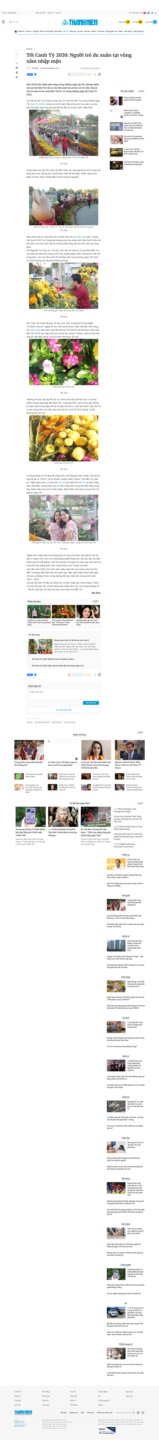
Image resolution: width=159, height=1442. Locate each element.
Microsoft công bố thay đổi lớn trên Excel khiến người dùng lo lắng (125, 1286)
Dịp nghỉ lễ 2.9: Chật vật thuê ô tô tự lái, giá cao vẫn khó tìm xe (135, 1105)
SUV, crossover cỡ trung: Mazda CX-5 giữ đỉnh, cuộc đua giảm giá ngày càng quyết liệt (135, 1312)
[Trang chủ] (16, 31)
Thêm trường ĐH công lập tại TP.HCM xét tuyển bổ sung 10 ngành (123, 1159)
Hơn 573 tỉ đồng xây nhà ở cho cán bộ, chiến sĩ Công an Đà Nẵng (125, 884)
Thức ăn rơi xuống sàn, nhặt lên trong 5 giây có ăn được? (135, 1231)
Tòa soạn (90, 1413)
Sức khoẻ (46, 1396)
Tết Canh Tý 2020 (35, 104)
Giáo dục (72, 31)
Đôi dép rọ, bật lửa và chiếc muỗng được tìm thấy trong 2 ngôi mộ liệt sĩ (124, 876)
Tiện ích (50, 13)
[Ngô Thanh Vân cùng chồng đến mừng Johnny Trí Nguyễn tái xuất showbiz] (116, 1065)
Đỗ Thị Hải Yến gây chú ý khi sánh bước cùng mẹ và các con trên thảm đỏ (135, 1352)
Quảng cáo (73, 1413)
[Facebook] (148, 13)
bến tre (29, 722)
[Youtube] (144, 13)
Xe (116, 31)
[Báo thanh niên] (79, 22)
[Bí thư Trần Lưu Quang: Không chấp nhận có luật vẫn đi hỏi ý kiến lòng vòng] (116, 864)
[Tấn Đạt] (28, 68)
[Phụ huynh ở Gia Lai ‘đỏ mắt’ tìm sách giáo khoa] (116, 1147)
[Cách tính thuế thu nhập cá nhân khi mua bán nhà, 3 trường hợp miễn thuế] (116, 945)
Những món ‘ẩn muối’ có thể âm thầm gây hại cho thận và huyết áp (125, 1254)
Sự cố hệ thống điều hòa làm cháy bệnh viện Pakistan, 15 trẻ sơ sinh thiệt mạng (124, 917)
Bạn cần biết (40, 13)
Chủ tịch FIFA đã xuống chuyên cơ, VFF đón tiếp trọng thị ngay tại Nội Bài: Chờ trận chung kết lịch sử (126, 1212)
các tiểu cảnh (79, 237)
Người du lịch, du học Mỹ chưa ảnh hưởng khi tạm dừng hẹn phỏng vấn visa (125, 1168)
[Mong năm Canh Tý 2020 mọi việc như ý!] (40, 646)
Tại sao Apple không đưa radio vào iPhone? (124, 1293)
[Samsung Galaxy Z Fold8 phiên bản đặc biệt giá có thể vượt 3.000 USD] (116, 1274)
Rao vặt (129, 1396)
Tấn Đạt (35, 68)
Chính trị (21, 31)
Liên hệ (58, 13)
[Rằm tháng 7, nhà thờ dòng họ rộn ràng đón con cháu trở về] (116, 986)
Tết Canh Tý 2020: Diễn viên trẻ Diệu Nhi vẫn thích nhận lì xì (58, 666)
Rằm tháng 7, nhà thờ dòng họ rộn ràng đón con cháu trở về (136, 984)
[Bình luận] (16, 68)
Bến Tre (82, 482)
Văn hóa (87, 31)
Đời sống (49, 31)
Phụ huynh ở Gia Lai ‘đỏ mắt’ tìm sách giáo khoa (135, 1145)
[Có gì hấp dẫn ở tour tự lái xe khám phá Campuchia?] (116, 1027)
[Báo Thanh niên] (23, 1412)
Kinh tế (42, 31)
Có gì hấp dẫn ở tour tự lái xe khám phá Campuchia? (135, 1024)
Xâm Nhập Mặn (56, 722)
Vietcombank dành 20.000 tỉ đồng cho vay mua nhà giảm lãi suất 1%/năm (125, 966)
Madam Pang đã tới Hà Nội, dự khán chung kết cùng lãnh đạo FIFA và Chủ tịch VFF (125, 1202)
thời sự (61, 482)
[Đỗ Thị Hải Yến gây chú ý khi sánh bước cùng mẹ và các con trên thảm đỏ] (116, 1353)
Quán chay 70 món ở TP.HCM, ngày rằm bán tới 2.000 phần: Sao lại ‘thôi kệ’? (125, 998)
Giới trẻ (65, 31)
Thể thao (101, 31)
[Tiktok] (152, 13)
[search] (23, 22)
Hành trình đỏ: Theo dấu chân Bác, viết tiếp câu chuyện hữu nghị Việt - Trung (125, 1118)
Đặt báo (64, 1413)
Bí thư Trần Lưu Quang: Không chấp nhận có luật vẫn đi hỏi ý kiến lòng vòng (135, 863)
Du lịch (80, 31)
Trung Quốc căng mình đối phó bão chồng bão (134, 902)
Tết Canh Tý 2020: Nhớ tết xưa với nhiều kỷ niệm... (53, 659)
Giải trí (93, 31)
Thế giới (35, 31)
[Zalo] (155, 13)
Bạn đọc (129, 1392)
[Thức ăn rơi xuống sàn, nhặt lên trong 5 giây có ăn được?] (116, 1233)
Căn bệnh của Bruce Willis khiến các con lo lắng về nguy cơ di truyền (126, 1086)
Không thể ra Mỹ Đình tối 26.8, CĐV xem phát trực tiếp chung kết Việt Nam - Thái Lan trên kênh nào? (135, 1189)
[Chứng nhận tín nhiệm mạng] (107, 1431)
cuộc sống (35, 330)
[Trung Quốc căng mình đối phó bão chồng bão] (116, 905)
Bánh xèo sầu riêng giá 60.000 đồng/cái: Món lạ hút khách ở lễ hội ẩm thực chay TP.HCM (126, 1007)
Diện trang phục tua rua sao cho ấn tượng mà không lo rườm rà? (125, 1365)
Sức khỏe (58, 31)
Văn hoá (73, 1396)
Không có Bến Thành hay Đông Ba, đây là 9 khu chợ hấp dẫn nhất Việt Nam (125, 1039)
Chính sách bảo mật (104, 1413)
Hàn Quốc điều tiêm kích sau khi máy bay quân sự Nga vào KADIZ (125, 925)
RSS (82, 1413)
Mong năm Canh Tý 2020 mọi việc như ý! (71, 640)
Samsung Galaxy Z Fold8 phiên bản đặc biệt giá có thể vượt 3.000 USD (135, 1273)
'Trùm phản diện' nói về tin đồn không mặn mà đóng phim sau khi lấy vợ (126, 1077)
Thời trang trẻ (138, 31)
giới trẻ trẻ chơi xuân (42, 722)
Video (120, 31)
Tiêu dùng (128, 31)
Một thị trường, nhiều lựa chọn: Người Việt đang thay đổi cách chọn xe (125, 1325)
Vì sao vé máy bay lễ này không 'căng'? (122, 1046)
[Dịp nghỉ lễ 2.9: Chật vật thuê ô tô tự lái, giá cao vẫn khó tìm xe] (116, 1106)
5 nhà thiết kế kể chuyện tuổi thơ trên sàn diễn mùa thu (125, 1374)
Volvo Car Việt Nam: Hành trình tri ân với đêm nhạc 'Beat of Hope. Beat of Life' (125, 1333)
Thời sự (28, 31)
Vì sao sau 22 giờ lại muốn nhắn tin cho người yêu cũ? (125, 1127)
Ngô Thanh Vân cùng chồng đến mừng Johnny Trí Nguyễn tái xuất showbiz (134, 1065)
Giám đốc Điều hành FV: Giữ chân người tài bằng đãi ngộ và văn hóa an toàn (124, 1245)
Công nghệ (110, 31)
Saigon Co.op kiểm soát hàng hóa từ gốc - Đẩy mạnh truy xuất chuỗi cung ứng (125, 957)
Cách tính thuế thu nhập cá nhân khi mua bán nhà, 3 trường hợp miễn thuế (134, 945)
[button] (16, 50)
